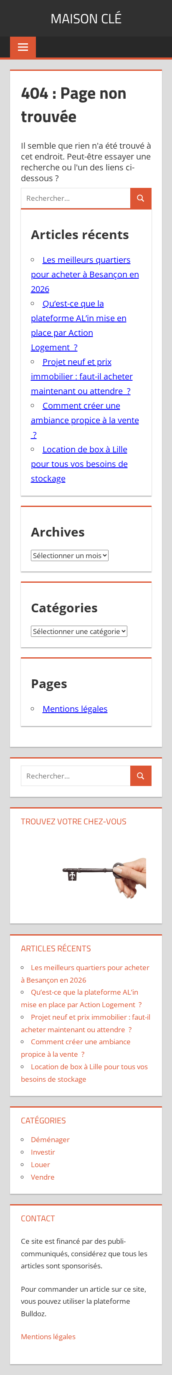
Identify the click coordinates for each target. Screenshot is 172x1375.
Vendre (43, 1177)
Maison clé (86, 18)
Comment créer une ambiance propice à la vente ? (85, 420)
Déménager (50, 1139)
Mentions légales (75, 708)
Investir (43, 1152)
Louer (40, 1164)
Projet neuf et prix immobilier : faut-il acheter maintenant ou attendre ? (82, 376)
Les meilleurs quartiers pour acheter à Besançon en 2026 (85, 274)
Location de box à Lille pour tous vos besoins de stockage (79, 464)
